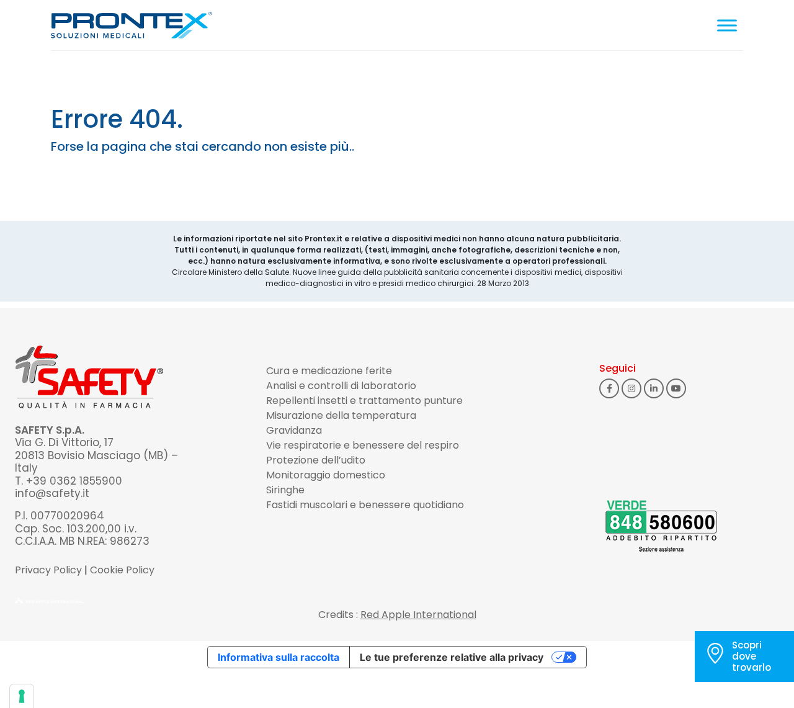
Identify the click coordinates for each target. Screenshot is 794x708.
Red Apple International (418, 614)
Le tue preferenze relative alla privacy (451, 657)
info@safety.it (52, 493)
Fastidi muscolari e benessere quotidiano (365, 505)
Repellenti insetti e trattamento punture (364, 400)
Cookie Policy (122, 570)
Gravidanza (294, 430)
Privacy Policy (48, 570)
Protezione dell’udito (315, 460)
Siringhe (285, 490)
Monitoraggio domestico (325, 475)
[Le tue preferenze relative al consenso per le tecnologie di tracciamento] (21, 696)
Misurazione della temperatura (341, 415)
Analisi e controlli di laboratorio (341, 386)
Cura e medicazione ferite (329, 371)
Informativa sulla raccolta (278, 657)
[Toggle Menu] (727, 25)
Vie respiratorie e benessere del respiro (362, 445)
